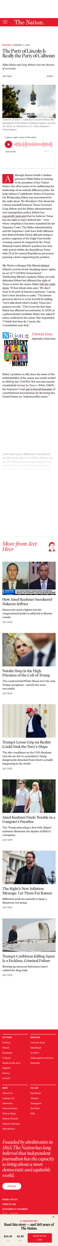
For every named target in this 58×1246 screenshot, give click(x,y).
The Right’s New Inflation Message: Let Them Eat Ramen (27, 890)
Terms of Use (9, 1204)
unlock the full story (40, 1238)
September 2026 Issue (44, 338)
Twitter (34, 1098)
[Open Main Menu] (5, 22)
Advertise (7, 1103)
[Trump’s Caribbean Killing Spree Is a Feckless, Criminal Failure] (29, 935)
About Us (7, 1093)
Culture (6, 1058)
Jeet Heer (7, 76)
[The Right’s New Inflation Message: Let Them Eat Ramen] (29, 867)
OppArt (6, 1068)
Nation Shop (9, 1113)
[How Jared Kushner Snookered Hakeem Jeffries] (29, 578)
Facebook (35, 1093)
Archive (34, 1052)
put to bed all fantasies (39, 389)
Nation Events (9, 1108)
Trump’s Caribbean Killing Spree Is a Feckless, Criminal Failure (28, 958)
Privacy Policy (10, 1199)
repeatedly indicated (14, 216)
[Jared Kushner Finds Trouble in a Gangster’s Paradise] (29, 796)
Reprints (35, 1063)
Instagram (35, 1103)
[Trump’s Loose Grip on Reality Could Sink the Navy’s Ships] (29, 721)
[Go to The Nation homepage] (29, 22)
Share (50, 76)
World (5, 1047)
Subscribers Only (30, 1221)
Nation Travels (10, 1118)
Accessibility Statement (15, 1209)
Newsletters (8, 1128)
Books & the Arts (11, 1063)
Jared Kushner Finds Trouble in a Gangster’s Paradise (28, 819)
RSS (32, 1113)
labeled (45, 265)
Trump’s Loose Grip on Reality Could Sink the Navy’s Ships (26, 744)
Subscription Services (42, 1058)
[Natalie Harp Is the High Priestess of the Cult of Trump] (29, 649)
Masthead (35, 1047)
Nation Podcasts (11, 1123)
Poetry (6, 1073)
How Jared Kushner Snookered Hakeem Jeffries (27, 601)
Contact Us (8, 1098)
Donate (11, 1186)
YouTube (35, 1108)
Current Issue (37, 1042)
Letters (6, 1078)
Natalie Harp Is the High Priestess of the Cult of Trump (26, 673)
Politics (6, 45)
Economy (7, 1052)
